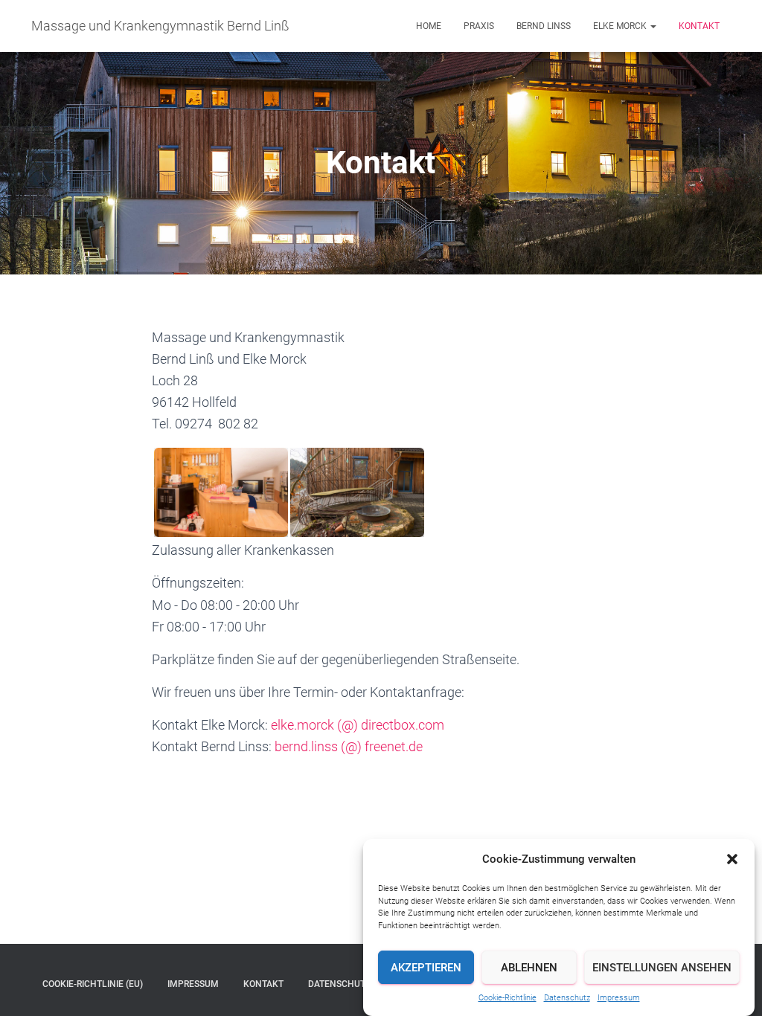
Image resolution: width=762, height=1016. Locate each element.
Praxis (479, 26)
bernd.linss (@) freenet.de (349, 746)
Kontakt (699, 26)
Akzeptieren (426, 967)
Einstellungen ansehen (661, 967)
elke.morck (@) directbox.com (357, 725)
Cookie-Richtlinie (507, 998)
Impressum (619, 998)
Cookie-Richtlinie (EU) (92, 984)
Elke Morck (621, 26)
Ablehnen (529, 967)
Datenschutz (567, 998)
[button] (732, 859)
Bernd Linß (543, 26)
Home (428, 26)
